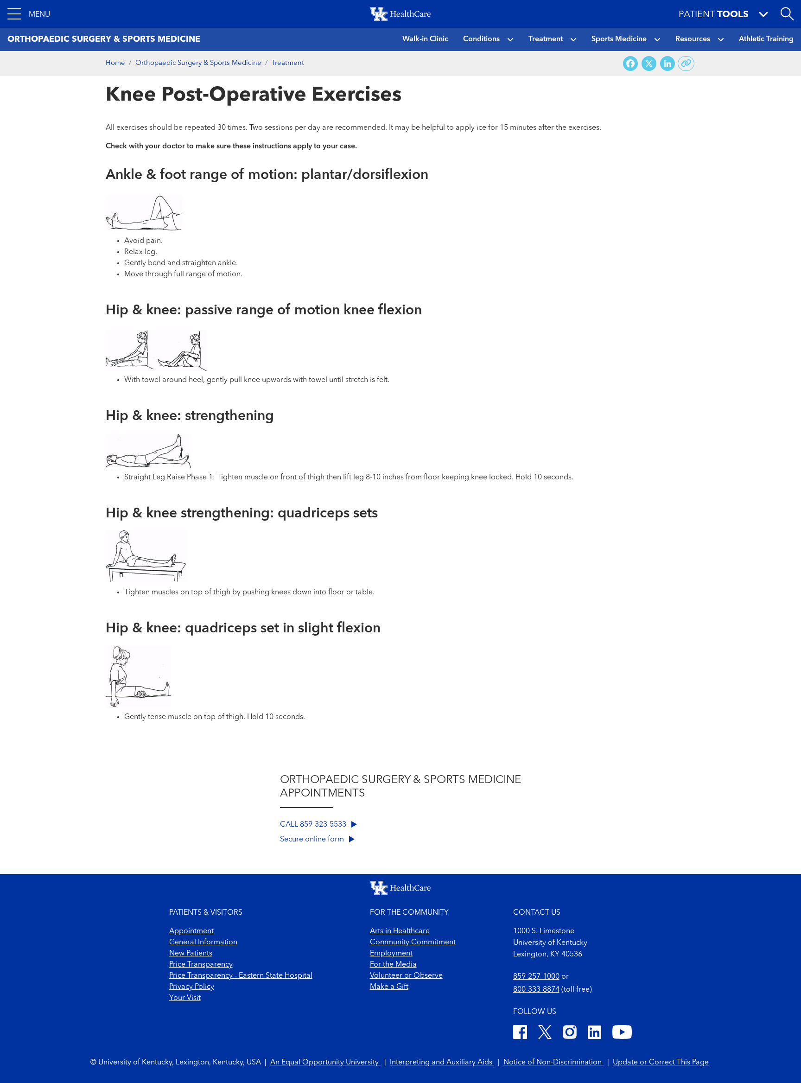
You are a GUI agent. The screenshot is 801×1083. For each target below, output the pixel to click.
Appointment (191, 931)
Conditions (481, 39)
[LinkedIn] (594, 1033)
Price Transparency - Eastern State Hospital (240, 976)
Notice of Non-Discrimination (553, 1062)
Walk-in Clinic (425, 39)
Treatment (545, 39)
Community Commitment (413, 942)
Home (115, 63)
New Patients (190, 953)
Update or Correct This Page (661, 1062)
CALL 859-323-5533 (314, 824)
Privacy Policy (191, 987)
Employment (391, 953)
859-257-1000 (536, 977)
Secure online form (313, 839)
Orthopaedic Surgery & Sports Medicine (198, 63)
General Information (203, 942)
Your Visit (185, 998)
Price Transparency (201, 964)
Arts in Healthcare (400, 931)
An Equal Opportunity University (325, 1062)
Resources (692, 39)
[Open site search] (787, 14)
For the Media (393, 964)
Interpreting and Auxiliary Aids (442, 1062)
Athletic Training (766, 39)
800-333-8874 (536, 990)
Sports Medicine (619, 39)
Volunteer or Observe (406, 976)
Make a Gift (389, 987)
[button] (28, 14)
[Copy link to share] (686, 63)
